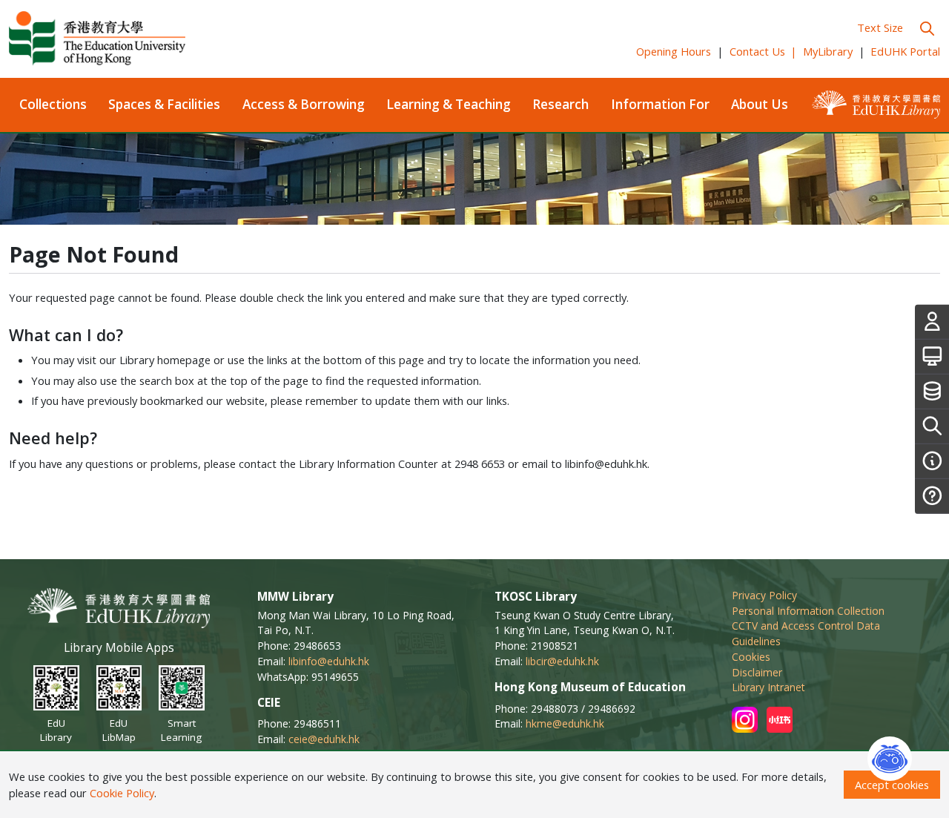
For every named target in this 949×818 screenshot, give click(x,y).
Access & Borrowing (303, 104)
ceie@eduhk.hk (324, 739)
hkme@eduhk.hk (565, 723)
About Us (759, 104)
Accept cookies (892, 784)
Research (560, 104)
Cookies (751, 657)
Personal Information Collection (808, 611)
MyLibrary (828, 51)
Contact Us (764, 51)
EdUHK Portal (905, 51)
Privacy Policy (764, 595)
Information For (660, 104)
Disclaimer (757, 672)
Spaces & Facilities (164, 104)
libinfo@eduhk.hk (328, 661)
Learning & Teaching (448, 104)
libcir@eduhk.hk (562, 661)
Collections (53, 104)
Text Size (880, 27)
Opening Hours (673, 51)
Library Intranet (768, 687)
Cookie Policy (122, 792)
